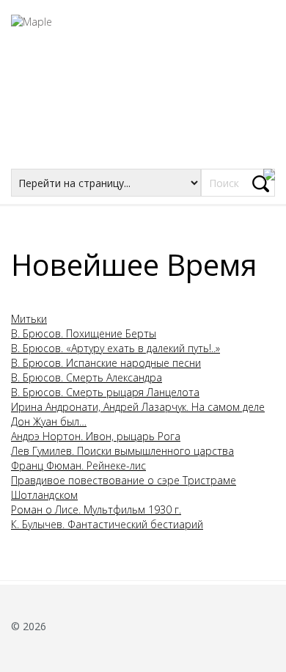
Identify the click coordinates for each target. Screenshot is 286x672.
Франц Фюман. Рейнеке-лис (78, 465)
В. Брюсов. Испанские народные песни (106, 363)
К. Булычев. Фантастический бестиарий (107, 524)
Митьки (29, 319)
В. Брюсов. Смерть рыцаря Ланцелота (105, 392)
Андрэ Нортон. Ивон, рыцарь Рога (95, 436)
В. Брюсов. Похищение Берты (83, 333)
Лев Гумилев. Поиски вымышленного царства (122, 451)
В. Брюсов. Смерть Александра (86, 377)
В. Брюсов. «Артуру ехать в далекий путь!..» (115, 348)
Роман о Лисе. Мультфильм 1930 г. (96, 509)
